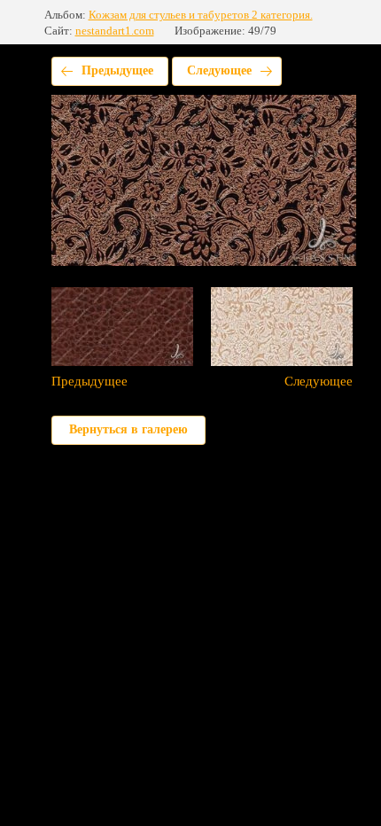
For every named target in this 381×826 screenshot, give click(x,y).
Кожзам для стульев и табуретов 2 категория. (201, 14)
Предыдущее (117, 70)
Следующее (219, 70)
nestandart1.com (114, 30)
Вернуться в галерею (128, 429)
